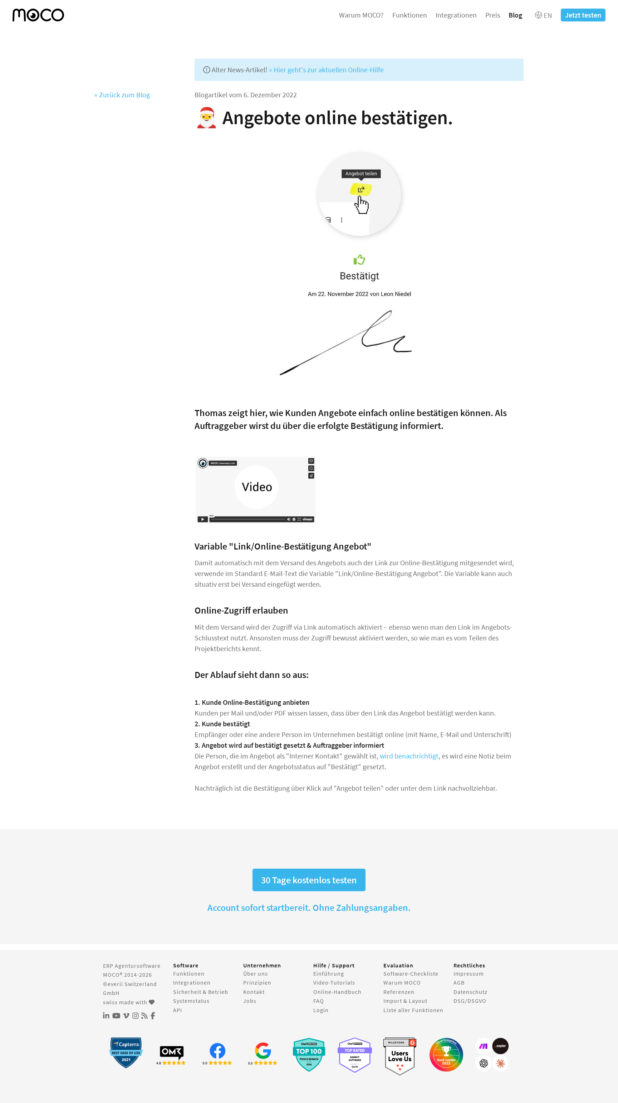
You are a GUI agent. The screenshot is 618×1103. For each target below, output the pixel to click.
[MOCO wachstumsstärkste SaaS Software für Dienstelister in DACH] (446, 1055)
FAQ (318, 1000)
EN (547, 15)
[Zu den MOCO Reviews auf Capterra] (126, 1053)
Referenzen (399, 991)
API (177, 1010)
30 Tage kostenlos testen (309, 880)
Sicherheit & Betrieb (200, 991)
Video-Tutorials (334, 982)
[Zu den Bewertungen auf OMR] (171, 1055)
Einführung (328, 973)
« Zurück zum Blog (122, 94)
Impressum (468, 973)
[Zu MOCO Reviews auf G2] (400, 1057)
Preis (492, 14)
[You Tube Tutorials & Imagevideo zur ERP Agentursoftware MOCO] (116, 1016)
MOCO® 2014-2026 (127, 974)
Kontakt (254, 991)
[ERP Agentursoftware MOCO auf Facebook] (153, 1016)
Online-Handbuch (337, 991)
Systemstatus (191, 1000)
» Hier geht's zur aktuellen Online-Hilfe (326, 69)
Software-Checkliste (410, 973)
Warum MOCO (402, 982)
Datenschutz (470, 991)
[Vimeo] (126, 1016)
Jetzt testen (583, 14)
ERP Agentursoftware (132, 965)
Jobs (249, 1000)
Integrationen (456, 14)
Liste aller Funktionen (413, 1010)
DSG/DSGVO (469, 1000)
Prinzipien (257, 982)
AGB (459, 982)
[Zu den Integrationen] (492, 1055)
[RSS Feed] (144, 1016)
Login (321, 1010)
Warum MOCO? (361, 14)
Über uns (255, 973)
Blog (515, 14)
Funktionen (409, 14)
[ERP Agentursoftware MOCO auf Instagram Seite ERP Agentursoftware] (135, 1016)
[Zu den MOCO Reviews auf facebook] (217, 1055)
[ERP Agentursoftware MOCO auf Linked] (106, 1016)
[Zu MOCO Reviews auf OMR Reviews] (309, 1055)
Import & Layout (405, 1000)
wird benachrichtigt (409, 755)
